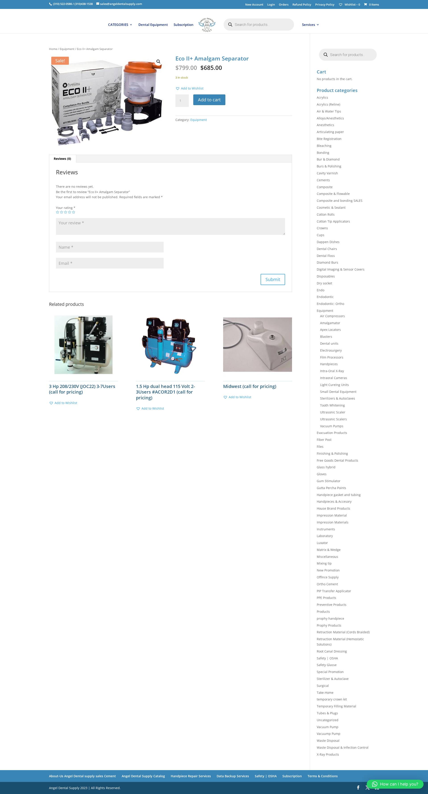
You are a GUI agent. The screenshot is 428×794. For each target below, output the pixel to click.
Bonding (323, 152)
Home (53, 49)
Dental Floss (326, 256)
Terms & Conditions (323, 776)
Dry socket (324, 283)
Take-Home (325, 692)
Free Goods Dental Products (337, 460)
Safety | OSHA (327, 658)
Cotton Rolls (326, 214)
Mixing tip (324, 563)
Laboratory (325, 536)
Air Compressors (332, 316)
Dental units (329, 343)
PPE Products (326, 598)
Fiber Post (324, 440)
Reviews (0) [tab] (62, 158)
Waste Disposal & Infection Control (342, 747)
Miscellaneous (327, 556)
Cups (320, 235)
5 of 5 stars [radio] (73, 212)
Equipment (67, 49)
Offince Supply (328, 577)
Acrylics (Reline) (328, 104)
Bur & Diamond (328, 159)
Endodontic (325, 297)
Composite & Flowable (333, 194)
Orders (283, 4)
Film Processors (331, 357)
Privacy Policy (324, 4)
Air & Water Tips (329, 111)
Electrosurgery (331, 350)
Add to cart (209, 100)
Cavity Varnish (327, 173)
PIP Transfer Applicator (334, 591)
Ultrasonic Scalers (333, 419)
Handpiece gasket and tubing (339, 495)
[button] (158, 62)
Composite (325, 187)
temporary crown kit (332, 699)
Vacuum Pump (327, 727)
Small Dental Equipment (338, 392)
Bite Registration (329, 139)
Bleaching (324, 146)
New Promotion (328, 570)
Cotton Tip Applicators (333, 221)
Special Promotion (330, 672)
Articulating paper (330, 132)
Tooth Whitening (332, 405)
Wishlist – (352, 4)
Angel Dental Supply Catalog (143, 776)
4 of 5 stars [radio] (69, 212)
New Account (254, 4)
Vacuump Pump (328, 733)
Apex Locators (330, 329)
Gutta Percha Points (331, 488)
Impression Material (332, 515)
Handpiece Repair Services (191, 776)
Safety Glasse (327, 665)
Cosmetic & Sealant (331, 207)
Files (320, 446)
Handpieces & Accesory (334, 501)
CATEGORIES (118, 25)
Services (308, 25)
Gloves (322, 474)
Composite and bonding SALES (339, 200)
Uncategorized (327, 720)
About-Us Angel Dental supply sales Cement (82, 776)
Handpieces (329, 364)
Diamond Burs (327, 262)
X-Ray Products (328, 754)
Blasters (326, 336)
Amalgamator (330, 323)
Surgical (323, 686)
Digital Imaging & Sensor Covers (340, 269)
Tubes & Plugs (327, 713)
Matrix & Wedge (329, 550)
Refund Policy (301, 4)
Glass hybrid (326, 467)
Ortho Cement (327, 584)
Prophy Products (329, 625)
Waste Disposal (328, 740)
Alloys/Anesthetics (330, 118)
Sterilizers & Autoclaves (337, 398)
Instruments (326, 529)
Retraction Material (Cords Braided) (343, 632)
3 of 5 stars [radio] (65, 212)
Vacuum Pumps (331, 426)
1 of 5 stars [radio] (57, 212)
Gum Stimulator (328, 481)
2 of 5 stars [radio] (61, 212)
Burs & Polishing (329, 166)
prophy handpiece (330, 618)
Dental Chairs (327, 249)
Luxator (322, 543)
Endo (320, 290)
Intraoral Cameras (333, 378)
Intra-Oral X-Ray (332, 371)
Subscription (183, 25)
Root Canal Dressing (332, 651)
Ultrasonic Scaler (332, 412)
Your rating (65, 208)
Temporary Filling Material (336, 706)
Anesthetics (325, 125)
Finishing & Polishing (332, 453)
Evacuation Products (332, 433)
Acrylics (322, 97)
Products (323, 611)
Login (271, 4)
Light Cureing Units (334, 385)
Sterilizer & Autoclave (333, 679)
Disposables (326, 276)
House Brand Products (333, 508)
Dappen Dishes (328, 242)
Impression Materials (332, 522)
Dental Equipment (153, 25)
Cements (323, 180)
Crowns (322, 228)
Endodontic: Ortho (330, 304)
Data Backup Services (233, 776)
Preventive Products (331, 604)
